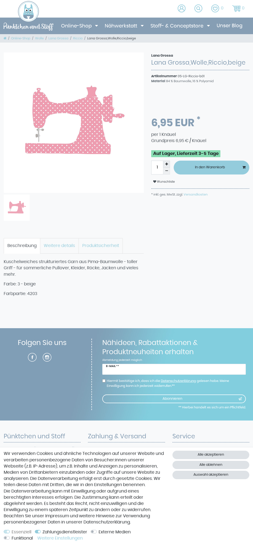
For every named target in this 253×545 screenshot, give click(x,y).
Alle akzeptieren (211, 454)
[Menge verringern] (166, 171)
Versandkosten (195, 194)
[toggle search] (199, 9)
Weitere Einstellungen (60, 538)
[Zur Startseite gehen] (4, 38)
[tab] (22, 246)
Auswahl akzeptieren (210, 474)
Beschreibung (22, 246)
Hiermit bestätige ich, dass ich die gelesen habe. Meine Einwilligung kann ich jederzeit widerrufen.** (168, 383)
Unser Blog (229, 25)
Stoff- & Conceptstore (177, 26)
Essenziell (21, 532)
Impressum (57, 516)
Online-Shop (77, 26)
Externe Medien (115, 532)
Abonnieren (172, 398)
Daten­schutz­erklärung (107, 522)
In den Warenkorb (210, 167)
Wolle (39, 38)
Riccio (78, 38)
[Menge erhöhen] (166, 164)
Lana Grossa (58, 38)
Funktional (22, 538)
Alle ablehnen (210, 465)
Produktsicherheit (100, 246)
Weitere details (59, 246)
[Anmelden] (182, 9)
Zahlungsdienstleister (64, 532)
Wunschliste (165, 181)
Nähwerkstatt (121, 26)
